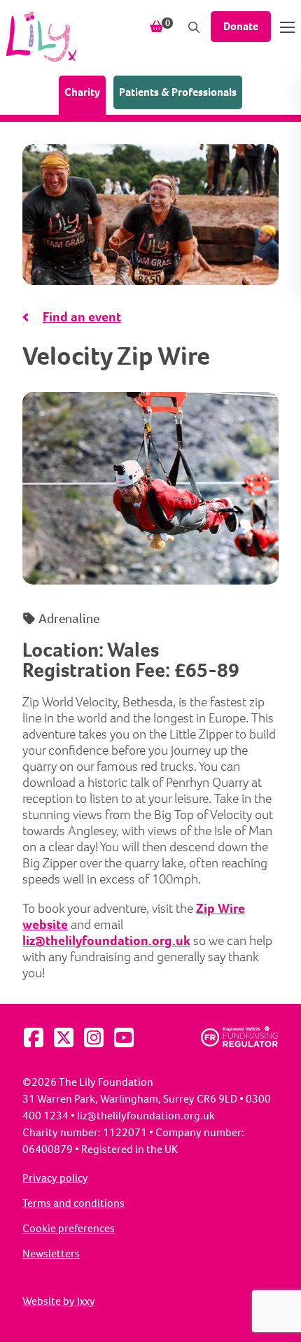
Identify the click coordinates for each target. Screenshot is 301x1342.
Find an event (82, 317)
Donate (240, 26)
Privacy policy (55, 1178)
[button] (287, 27)
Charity (85, 91)
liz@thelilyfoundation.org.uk (106, 940)
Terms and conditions (73, 1203)
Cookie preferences (68, 1229)
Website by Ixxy (58, 1301)
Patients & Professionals (178, 92)
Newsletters (51, 1254)
